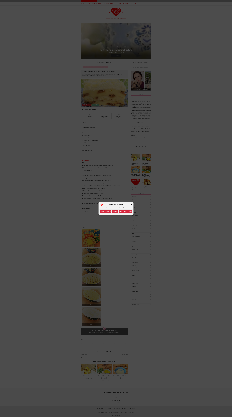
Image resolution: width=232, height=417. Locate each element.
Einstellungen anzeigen (125, 211)
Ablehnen (115, 211)
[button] (131, 204)
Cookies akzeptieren (105, 211)
